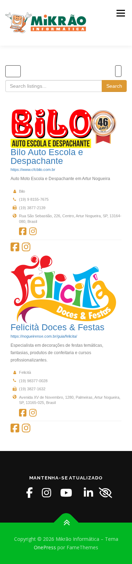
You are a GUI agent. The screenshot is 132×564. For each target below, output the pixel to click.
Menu (120, 13)
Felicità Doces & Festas (58, 327)
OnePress (45, 547)
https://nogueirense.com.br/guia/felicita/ (44, 336)
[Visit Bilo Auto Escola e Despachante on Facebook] (22, 231)
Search (114, 86)
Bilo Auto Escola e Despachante (47, 156)
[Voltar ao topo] (66, 522)
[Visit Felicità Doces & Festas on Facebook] (22, 413)
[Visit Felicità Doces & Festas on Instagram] (33, 413)
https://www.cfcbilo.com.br (33, 169)
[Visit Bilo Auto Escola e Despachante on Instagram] (33, 231)
